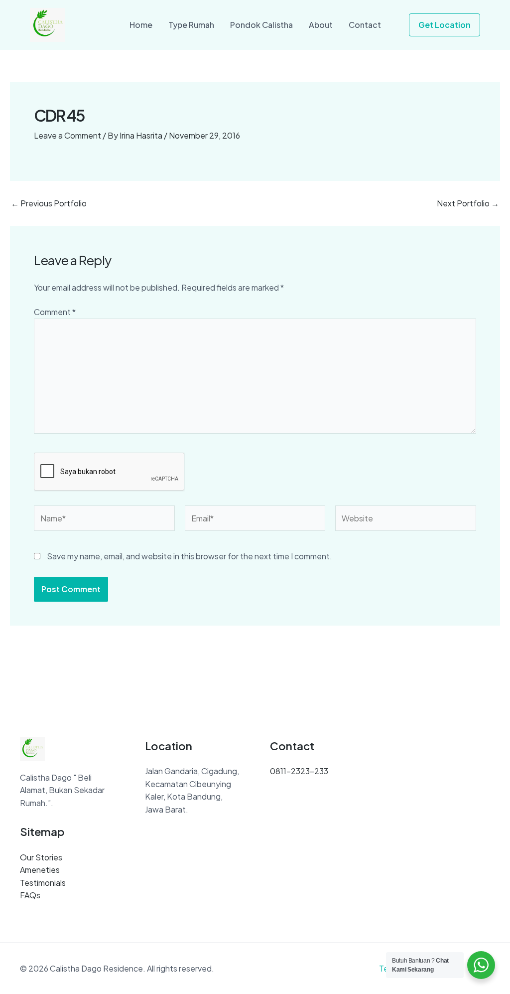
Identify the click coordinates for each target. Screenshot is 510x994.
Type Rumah (191, 24)
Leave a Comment (67, 135)
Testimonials (43, 882)
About (321, 24)
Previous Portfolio (49, 203)
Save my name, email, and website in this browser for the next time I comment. (189, 556)
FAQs (30, 895)
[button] (444, 24)
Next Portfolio (468, 203)
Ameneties (40, 869)
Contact (365, 24)
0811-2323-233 (299, 771)
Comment (55, 312)
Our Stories (41, 857)
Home (140, 24)
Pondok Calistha (261, 24)
